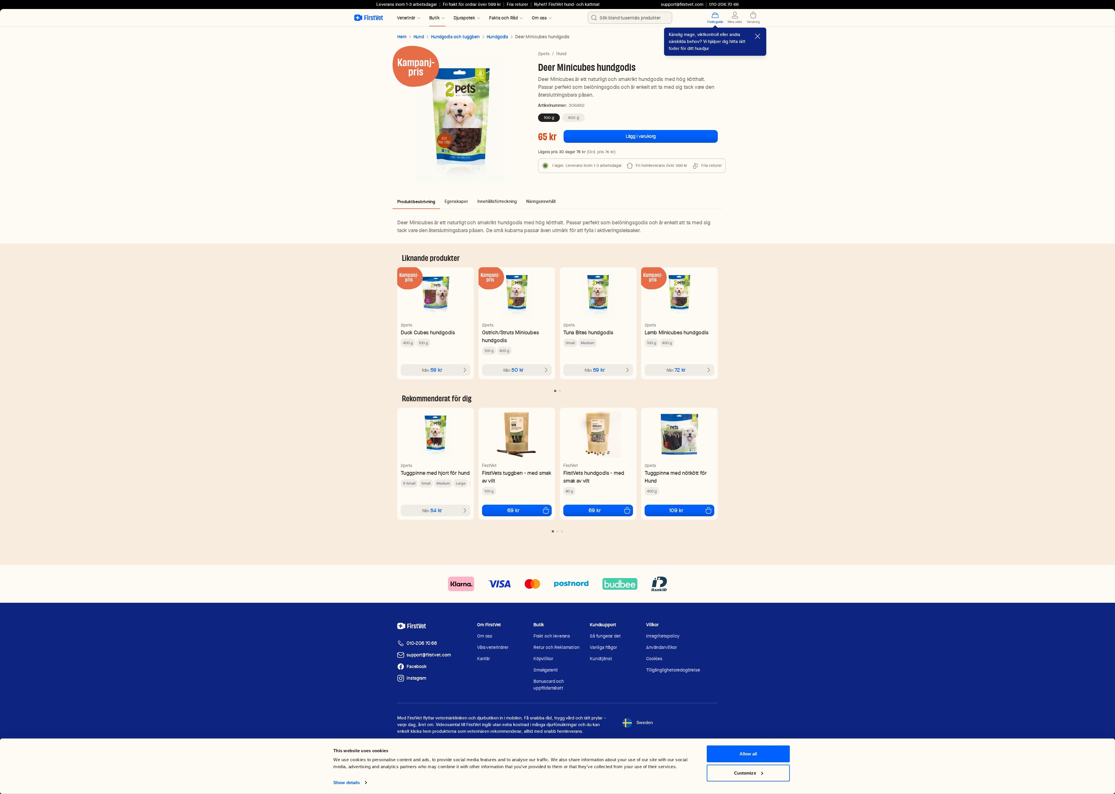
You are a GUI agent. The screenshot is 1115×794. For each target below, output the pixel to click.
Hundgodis (497, 37)
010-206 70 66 (422, 643)
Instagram (416, 678)
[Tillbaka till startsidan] (368, 17)
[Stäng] (757, 36)
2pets (544, 54)
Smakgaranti (545, 670)
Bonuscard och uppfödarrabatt (548, 684)
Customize (745, 772)
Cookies (654, 659)
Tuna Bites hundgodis (588, 332)
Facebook (417, 666)
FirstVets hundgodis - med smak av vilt (593, 476)
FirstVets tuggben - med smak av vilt (516, 476)
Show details (346, 782)
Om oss (484, 636)
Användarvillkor (661, 647)
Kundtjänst (601, 659)
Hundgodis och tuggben (455, 37)
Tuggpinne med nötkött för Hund (676, 476)
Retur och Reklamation (556, 647)
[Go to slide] (555, 391)
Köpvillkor (543, 659)
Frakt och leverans (551, 636)
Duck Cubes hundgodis (428, 332)
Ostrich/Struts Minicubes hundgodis (510, 336)
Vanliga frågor (603, 647)
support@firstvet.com (682, 4)
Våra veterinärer (492, 647)
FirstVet (489, 465)
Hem (402, 37)
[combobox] (630, 18)
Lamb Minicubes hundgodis (676, 332)
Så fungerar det (605, 636)
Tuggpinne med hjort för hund (435, 473)
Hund (418, 37)
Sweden (644, 723)
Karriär (483, 659)
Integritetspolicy (662, 636)
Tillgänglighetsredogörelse (673, 670)
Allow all (748, 753)
